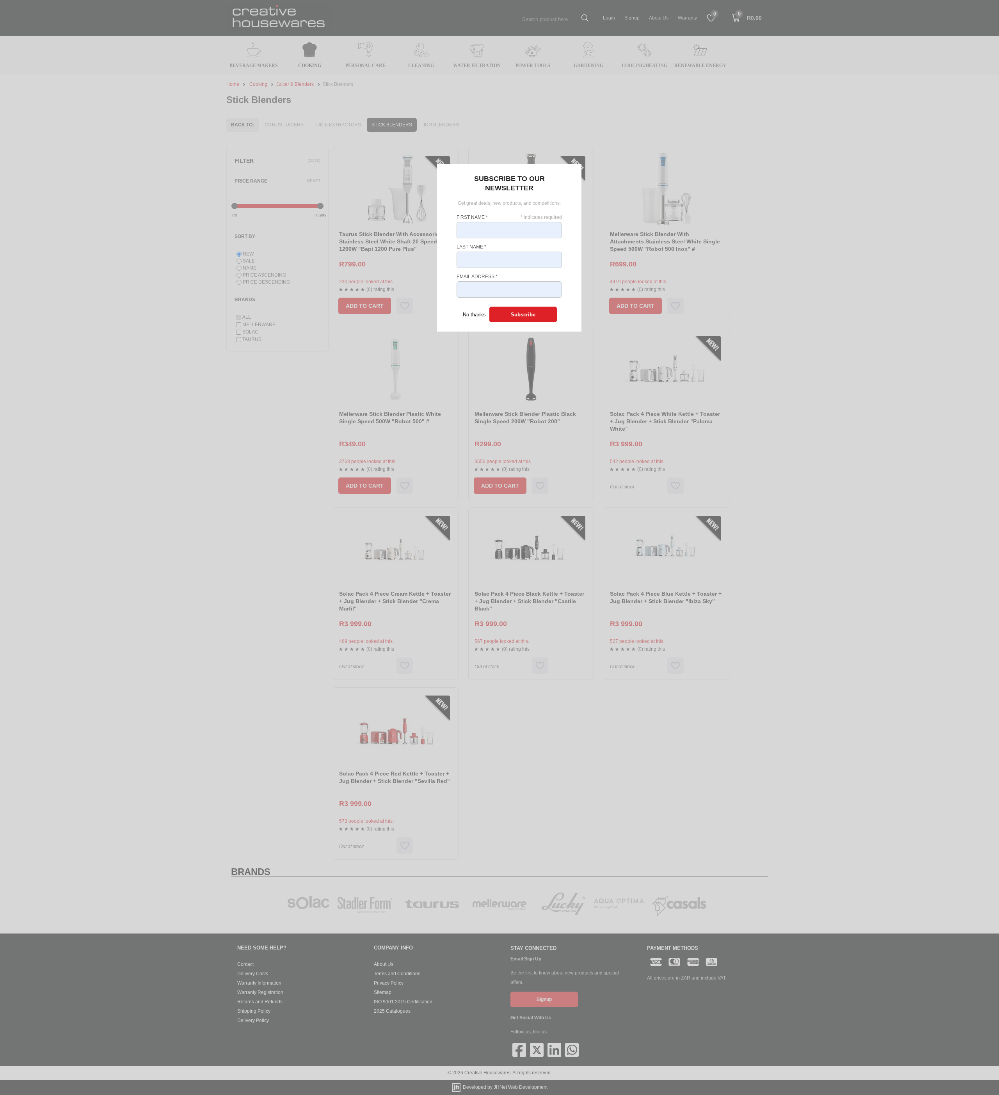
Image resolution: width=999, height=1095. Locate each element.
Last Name (471, 247)
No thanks (474, 315)
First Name (472, 217)
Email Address (477, 276)
